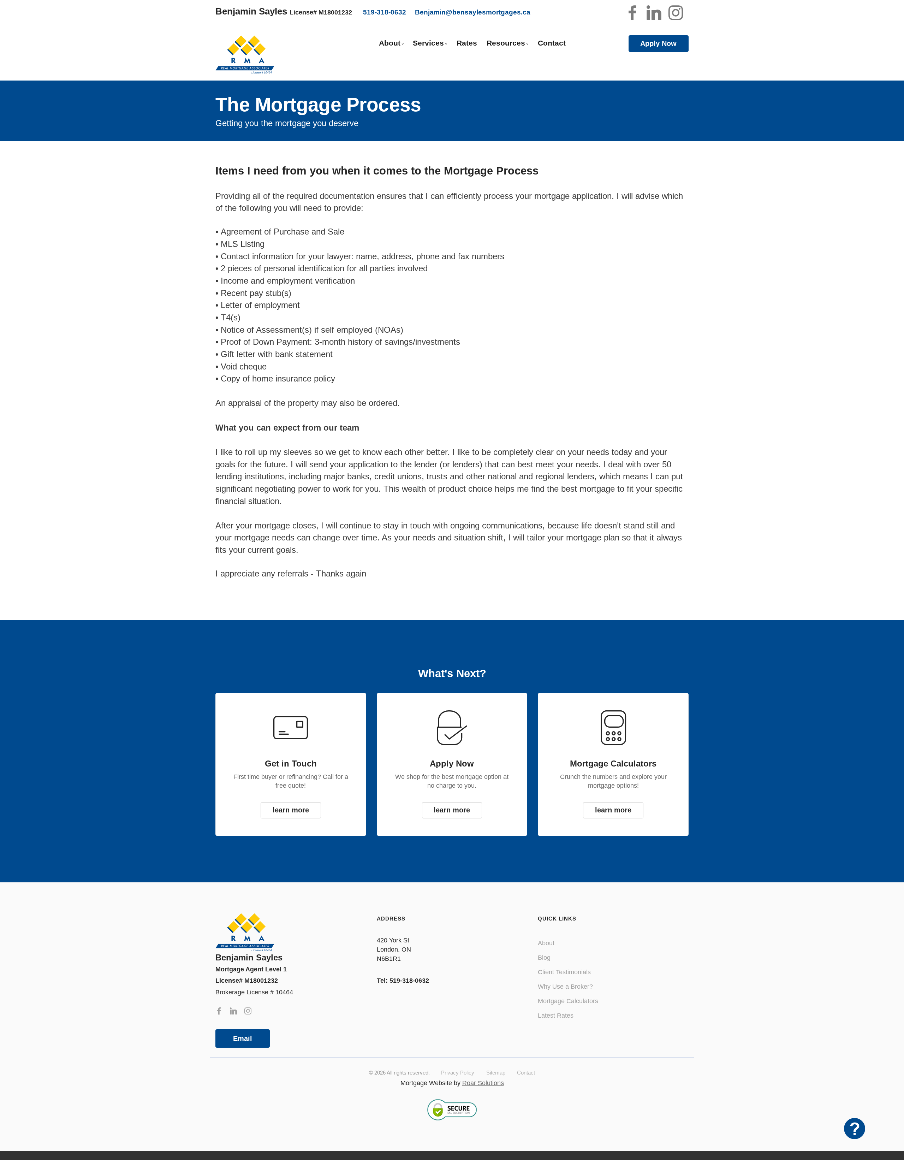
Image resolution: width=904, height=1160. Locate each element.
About (546, 943)
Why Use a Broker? (565, 986)
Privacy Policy (457, 1073)
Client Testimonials (564, 972)
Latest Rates (555, 1015)
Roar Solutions (483, 1083)
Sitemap (495, 1073)
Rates (467, 43)
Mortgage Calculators (568, 1001)
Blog (544, 957)
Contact (552, 43)
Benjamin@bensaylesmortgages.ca (472, 12)
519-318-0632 (384, 12)
